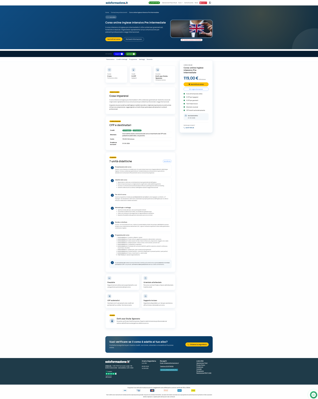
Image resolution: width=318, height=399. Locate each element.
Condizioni (199, 367)
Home (107, 12)
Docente (149, 59)
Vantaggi (142, 59)
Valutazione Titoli (201, 363)
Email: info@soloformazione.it (169, 363)
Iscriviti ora (167, 161)
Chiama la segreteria (198, 344)
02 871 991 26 (190, 128)
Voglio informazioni (197, 89)
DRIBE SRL (108, 366)
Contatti (199, 369)
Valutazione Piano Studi (169, 3)
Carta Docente (188, 3)
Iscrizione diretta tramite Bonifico (169, 370)
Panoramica (110, 59)
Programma (133, 59)
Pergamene (200, 371)
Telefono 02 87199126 (166, 366)
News (196, 3)
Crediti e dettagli (121, 59)
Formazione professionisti (119, 12)
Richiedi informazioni (134, 39)
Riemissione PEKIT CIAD (203, 373)
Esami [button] (203, 3)
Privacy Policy (200, 365)
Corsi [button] (180, 3)
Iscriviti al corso (113, 39)
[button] (210, 3)
